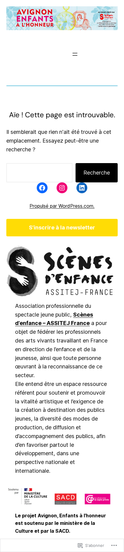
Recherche (96, 172)
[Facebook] (42, 187)
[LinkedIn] (81, 187)
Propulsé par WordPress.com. (62, 206)
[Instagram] (62, 187)
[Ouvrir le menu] (75, 54)
